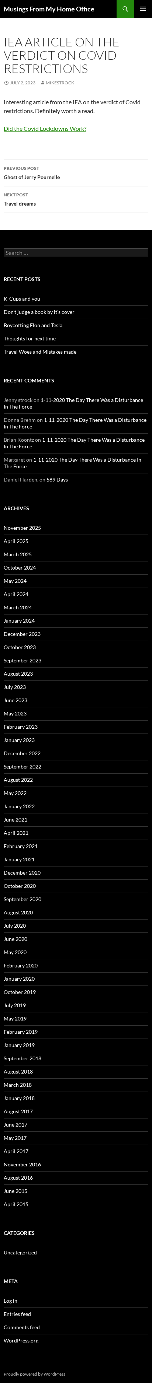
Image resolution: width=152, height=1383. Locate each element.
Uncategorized (20, 1252)
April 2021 (16, 833)
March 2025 (18, 554)
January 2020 (19, 979)
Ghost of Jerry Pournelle (32, 172)
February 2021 (21, 846)
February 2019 (21, 1032)
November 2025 (22, 528)
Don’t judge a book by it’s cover (39, 312)
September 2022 (22, 766)
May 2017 (15, 1138)
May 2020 (15, 952)
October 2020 (20, 886)
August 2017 (18, 1111)
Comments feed (22, 1327)
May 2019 (15, 1018)
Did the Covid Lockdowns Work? (45, 128)
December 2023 (22, 634)
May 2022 (15, 793)
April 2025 (16, 541)
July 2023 (15, 687)
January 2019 (19, 1045)
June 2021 (15, 819)
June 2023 (15, 700)
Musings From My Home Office (49, 9)
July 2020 (15, 925)
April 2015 (16, 1204)
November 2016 (22, 1164)
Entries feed (17, 1314)
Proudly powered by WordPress (34, 1374)
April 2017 (16, 1151)
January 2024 (19, 620)
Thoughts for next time (30, 338)
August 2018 (18, 1071)
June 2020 (15, 939)
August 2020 (18, 912)
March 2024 (18, 607)
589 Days (57, 479)
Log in (10, 1301)
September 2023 (22, 660)
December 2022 (22, 753)
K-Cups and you (22, 298)
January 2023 (19, 740)
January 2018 (19, 1098)
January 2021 (19, 859)
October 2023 (20, 647)
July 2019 (15, 1005)
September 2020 (22, 899)
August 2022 (18, 780)
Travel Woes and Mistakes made (40, 352)
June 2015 (15, 1191)
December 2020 (22, 872)
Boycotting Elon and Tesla (33, 325)
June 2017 (15, 1124)
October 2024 (20, 567)
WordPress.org (21, 1340)
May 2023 (15, 713)
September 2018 (22, 1058)
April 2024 (16, 594)
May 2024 (15, 581)
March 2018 (18, 1085)
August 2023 (18, 674)
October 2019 (20, 992)
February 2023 (21, 727)
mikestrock (60, 82)
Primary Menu (143, 9)
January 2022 (19, 806)
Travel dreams (20, 199)
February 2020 (21, 965)
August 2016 (18, 1177)
